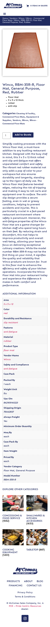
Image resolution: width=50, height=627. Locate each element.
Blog (40, 581)
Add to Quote (23, 135)
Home (5, 18)
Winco (21, 18)
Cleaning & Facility (25, 113)
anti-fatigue (10, 332)
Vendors (13, 18)
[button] (4, 14)
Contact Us (34, 586)
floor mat (9, 351)
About (28, 581)
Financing (15, 586)
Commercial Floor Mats (13, 117)
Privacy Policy (25, 593)
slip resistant (11, 323)
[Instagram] (25, 618)
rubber (7, 341)
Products (13, 581)
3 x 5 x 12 (8, 304)
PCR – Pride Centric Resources (25, 606)
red (6, 313)
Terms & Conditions (25, 597)
